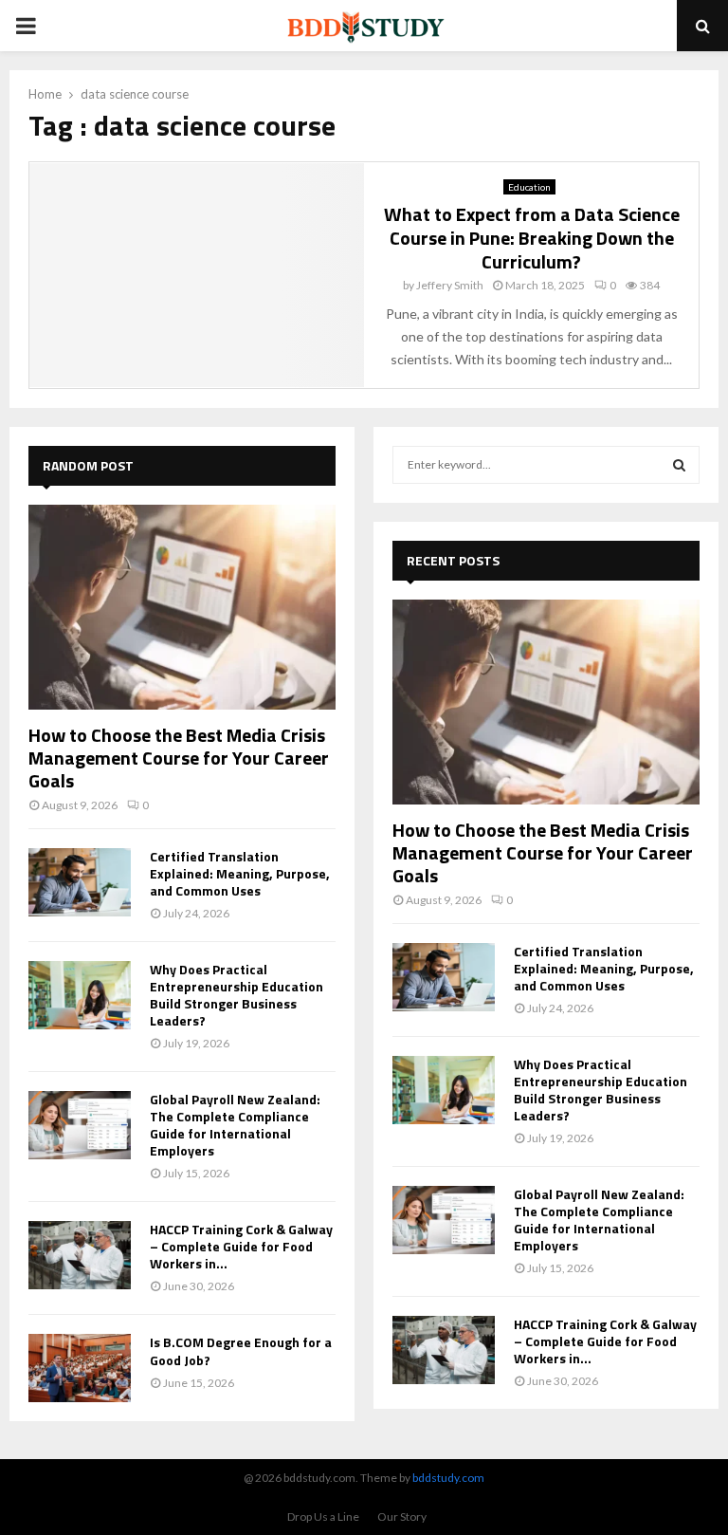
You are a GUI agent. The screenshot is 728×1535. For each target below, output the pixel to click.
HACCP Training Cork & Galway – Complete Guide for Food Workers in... (241, 1246)
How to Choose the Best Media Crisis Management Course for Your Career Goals (178, 757)
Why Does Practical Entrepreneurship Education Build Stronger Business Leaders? (236, 994)
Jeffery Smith (449, 285)
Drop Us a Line (323, 1516)
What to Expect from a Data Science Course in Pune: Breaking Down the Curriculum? (532, 237)
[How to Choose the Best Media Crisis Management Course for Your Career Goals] (182, 607)
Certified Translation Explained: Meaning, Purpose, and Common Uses (240, 873)
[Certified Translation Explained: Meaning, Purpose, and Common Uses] (79, 882)
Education (529, 187)
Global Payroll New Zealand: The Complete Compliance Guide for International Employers (235, 1124)
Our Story (402, 1516)
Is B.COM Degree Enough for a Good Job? (241, 1350)
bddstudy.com (448, 1477)
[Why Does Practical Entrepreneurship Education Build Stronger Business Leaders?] (79, 995)
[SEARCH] (679, 465)
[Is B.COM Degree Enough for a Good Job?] (79, 1368)
